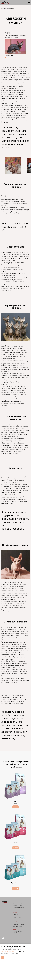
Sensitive (15, 842)
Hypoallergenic (15, 883)
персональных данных (8, 951)
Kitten (15, 801)
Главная (3, 8)
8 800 (16, 939)
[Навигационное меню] (29, 2)
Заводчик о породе (10, 8)
